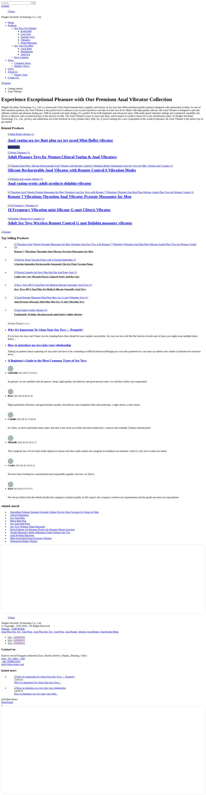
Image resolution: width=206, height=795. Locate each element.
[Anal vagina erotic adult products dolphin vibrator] (25, 179)
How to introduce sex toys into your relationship (39, 345)
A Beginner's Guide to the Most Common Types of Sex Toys (47, 360)
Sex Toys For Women (25, 28)
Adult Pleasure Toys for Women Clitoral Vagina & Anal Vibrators (62, 157)
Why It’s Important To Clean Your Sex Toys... (37, 682)
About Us (13, 71)
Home (11, 22)
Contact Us (13, 77)
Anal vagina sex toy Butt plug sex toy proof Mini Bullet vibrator (60, 140)
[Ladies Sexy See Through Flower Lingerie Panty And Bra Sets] (45, 272)
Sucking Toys (28, 37)
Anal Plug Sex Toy (11, 631)
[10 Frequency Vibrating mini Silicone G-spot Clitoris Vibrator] (23, 205)
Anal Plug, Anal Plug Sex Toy (37, 631)
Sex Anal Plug (17, 518)
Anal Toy (25, 54)
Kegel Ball (26, 31)
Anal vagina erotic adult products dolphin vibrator (49, 183)
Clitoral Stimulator (19, 515)
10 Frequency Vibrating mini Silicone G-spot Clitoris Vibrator (59, 210)
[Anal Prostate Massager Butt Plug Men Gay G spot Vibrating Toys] (51, 297)
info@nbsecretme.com (12, 664)
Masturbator (27, 51)
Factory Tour (20, 74)
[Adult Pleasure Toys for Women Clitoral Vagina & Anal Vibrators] (19, 152)
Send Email (7, 702)
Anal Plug (59, 631)
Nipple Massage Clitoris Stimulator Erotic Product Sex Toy (40, 532)
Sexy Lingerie (21, 57)
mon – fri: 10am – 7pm (13, 658)
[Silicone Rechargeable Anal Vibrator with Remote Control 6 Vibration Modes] (90, 165)
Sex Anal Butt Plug (20, 523)
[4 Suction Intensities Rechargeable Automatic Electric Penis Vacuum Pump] (45, 259)
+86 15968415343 (10, 661)
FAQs (11, 69)
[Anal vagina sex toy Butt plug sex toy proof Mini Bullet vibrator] (21, 134)
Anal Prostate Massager (22, 535)
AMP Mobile (18, 628)
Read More (13, 147)
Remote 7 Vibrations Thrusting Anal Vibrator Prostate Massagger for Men (69, 196)
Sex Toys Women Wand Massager (27, 526)
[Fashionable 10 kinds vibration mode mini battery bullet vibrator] (30, 310)
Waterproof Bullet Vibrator (23, 541)
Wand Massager (29, 42)
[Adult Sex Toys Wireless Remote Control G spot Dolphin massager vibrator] (26, 218)
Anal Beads (71, 631)
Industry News (21, 66)
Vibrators (25, 40)
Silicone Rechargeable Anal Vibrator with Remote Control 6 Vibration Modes (72, 170)
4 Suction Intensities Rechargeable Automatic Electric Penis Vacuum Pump (53, 264)
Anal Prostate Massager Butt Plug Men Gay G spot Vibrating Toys (49, 302)
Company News (22, 63)
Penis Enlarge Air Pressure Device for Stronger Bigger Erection (42, 529)
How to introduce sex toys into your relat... (36, 693)
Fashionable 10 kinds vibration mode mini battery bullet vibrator (48, 314)
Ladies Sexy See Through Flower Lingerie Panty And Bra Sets (46, 276)
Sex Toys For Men (23, 45)
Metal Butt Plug (18, 520)
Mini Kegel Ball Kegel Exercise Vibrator (31, 538)
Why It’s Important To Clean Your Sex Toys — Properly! (45, 329)
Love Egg (26, 34)
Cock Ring (26, 48)
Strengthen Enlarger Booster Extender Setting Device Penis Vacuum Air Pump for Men (54, 512)
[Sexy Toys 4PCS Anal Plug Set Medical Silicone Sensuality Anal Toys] (53, 285)
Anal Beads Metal (109, 631)
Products (12, 25)
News (11, 60)
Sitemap (5, 628)
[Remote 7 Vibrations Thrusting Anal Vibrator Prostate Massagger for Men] (100, 192)
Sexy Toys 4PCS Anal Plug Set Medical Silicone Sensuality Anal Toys (50, 289)
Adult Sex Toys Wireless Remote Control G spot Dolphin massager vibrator (70, 223)
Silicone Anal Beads (88, 631)
